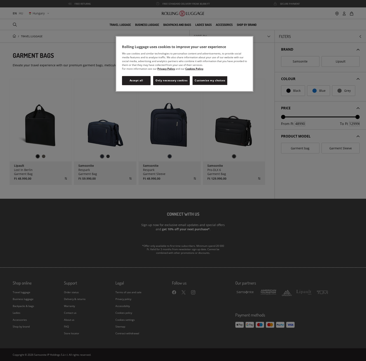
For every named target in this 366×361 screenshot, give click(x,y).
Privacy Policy (166, 69)
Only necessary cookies (171, 80)
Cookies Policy (194, 69)
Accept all (136, 80)
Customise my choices (210, 80)
